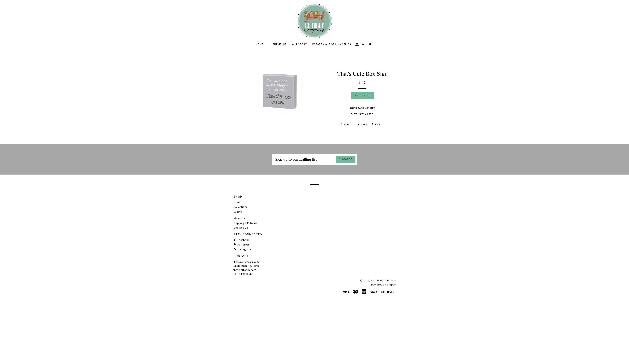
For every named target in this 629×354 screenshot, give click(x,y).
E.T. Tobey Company (383, 280)
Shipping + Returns (245, 223)
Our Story (299, 44)
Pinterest (243, 244)
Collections (240, 206)
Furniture (280, 44)
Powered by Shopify (383, 284)
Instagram (244, 249)
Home (260, 44)
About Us (239, 218)
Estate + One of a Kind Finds (331, 44)
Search (237, 211)
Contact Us (240, 227)
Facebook (243, 239)
